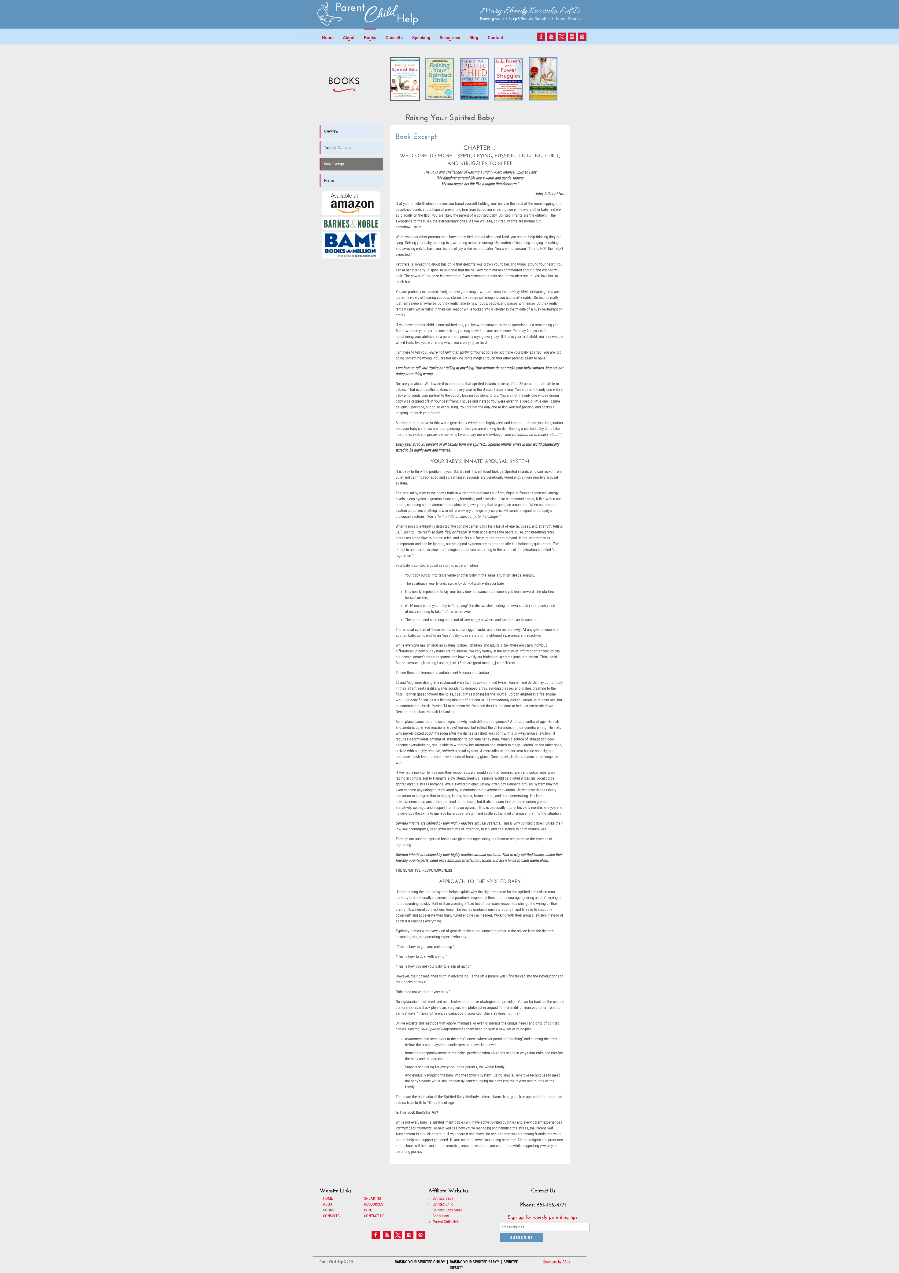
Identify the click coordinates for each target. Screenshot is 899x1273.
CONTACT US (374, 1216)
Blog (473, 37)
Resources (450, 37)
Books (370, 37)
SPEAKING (372, 1198)
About (349, 37)
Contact (495, 37)
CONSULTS (331, 1216)
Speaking (421, 37)
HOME (328, 1198)
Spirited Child (443, 1204)
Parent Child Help (446, 1221)
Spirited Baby (443, 1198)
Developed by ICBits (556, 1262)
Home (328, 37)
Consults (394, 37)
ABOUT (328, 1204)
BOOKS (328, 1210)
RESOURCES (373, 1204)
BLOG (368, 1210)
